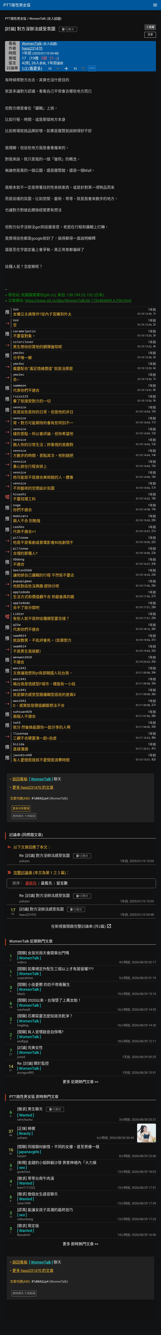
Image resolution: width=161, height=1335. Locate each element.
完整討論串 (22, 873)
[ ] (29, 958)
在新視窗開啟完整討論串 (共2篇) (81, 926)
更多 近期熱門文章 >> (80, 1082)
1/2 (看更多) (32, 68)
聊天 (35, 779)
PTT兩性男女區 (15, 19)
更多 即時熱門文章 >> (80, 1244)
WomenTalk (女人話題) (45, 19)
